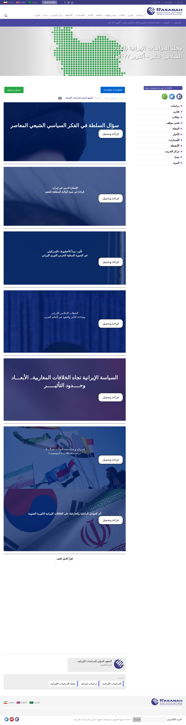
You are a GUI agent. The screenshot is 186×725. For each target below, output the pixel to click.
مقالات (122, 15)
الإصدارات (80, 15)
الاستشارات (155, 2)
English (22, 2)
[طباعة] (60, 98)
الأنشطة (69, 15)
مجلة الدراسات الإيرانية (63, 683)
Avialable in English (112, 90)
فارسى (10, 2)
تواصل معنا (168, 2)
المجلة (99, 15)
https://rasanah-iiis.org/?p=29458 (158, 88)
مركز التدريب (56, 15)
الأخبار (90, 15)
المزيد (37, 15)
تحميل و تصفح (14, 90)
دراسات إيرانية (89, 683)
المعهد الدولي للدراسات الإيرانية (83, 98)
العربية (34, 2)
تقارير (130, 15)
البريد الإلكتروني (174, 719)
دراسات (139, 15)
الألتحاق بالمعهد (49, 2)
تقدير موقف (110, 15)
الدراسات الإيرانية (111, 683)
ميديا (45, 15)
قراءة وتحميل (110, 133)
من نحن (179, 2)
